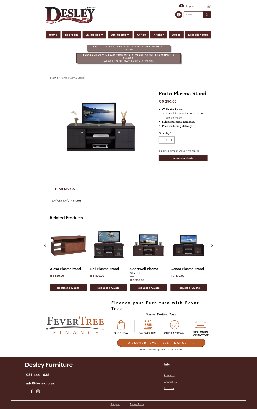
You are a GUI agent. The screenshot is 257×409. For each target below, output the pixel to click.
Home (54, 77)
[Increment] (171, 140)
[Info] (178, 14)
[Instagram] (38, 391)
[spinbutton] (166, 140)
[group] (128, 259)
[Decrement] (161, 140)
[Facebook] (31, 391)
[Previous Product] (45, 245)
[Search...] (207, 15)
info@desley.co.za (40, 383)
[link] (66, 189)
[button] (208, 6)
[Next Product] (212, 245)
